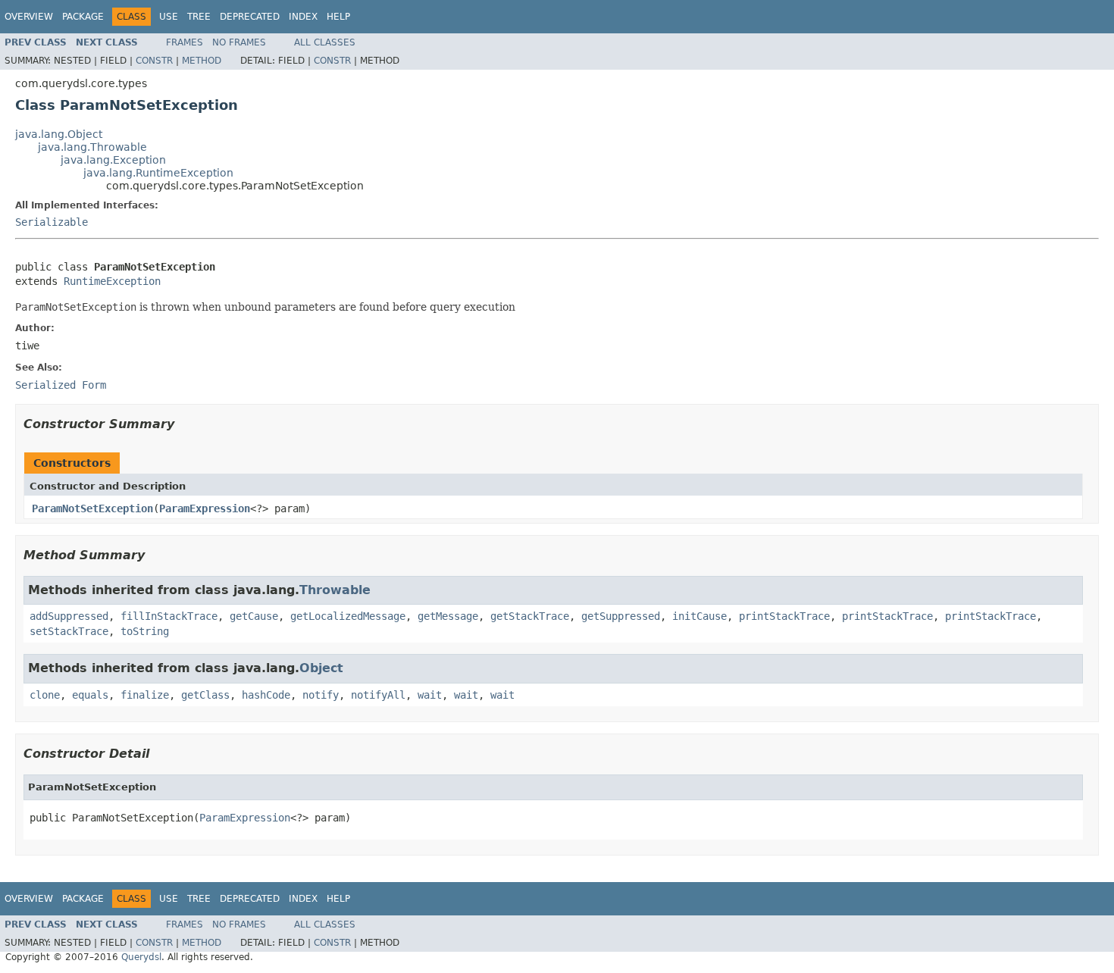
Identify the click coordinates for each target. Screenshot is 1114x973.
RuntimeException (112, 281)
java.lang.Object (58, 134)
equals (90, 695)
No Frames (239, 42)
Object (321, 668)
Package (83, 16)
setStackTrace (69, 631)
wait (430, 695)
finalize (144, 695)
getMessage (448, 616)
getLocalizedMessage (347, 616)
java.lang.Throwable (92, 147)
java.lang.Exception (113, 160)
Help (338, 16)
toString (144, 631)
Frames (184, 42)
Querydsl (141, 957)
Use (168, 16)
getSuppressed (620, 616)
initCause (699, 616)
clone (45, 695)
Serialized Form (60, 385)
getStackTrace (529, 616)
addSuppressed (69, 616)
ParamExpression (204, 508)
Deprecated (250, 16)
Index (303, 16)
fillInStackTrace (168, 616)
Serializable (51, 222)
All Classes (324, 42)
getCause (254, 616)
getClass (205, 695)
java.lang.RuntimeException (158, 173)
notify (320, 695)
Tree (199, 16)
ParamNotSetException (92, 508)
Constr (154, 60)
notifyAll (378, 695)
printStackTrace (784, 616)
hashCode (266, 695)
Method (201, 60)
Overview (29, 16)
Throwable (335, 590)
